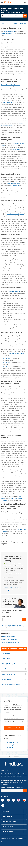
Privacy (8, 840)
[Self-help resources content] (25, 821)
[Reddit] (24, 800)
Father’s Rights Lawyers (8, 674)
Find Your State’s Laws (8, 636)
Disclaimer (15, 840)
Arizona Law (23, 23)
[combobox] (14, 721)
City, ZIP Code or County (11, 718)
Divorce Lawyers (6, 653)
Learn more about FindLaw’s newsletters (12, 625)
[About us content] (25, 811)
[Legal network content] (25, 831)
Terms (2, 840)
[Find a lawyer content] (25, 816)
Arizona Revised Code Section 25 (10, 85)
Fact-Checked (7, 43)
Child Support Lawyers (8, 664)
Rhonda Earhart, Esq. (7, 33)
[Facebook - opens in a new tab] (2, 800)
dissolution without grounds (15, 214)
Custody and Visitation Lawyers (11, 684)
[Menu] (2, 2)
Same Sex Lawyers (7, 669)
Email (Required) (6, 616)
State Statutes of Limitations (10, 642)
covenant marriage (14, 291)
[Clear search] (22, 721)
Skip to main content (14, 2)
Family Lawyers (6, 658)
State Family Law (10, 745)
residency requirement (13, 183)
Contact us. (19, 776)
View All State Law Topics (9, 639)
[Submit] (24, 619)
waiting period (14, 186)
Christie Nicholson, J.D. (9, 31)
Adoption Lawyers (7, 679)
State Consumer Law (11, 747)
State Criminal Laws (11, 742)
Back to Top (15, 757)
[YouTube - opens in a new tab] (8, 800)
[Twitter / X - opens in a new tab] (13, 800)
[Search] (25, 2)
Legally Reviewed (9, 39)
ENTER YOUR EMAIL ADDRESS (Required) (12, 787)
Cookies (23, 840)
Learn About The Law (6, 23)
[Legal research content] (25, 826)
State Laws (15, 23)
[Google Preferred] (2, 805)
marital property (17, 149)
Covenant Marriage (8, 102)
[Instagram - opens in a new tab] (18, 800)
